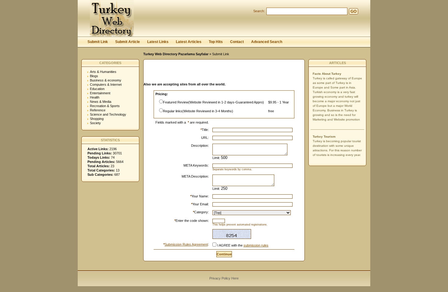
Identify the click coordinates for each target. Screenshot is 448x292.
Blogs (94, 76)
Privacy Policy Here (224, 278)
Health (94, 97)
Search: (259, 11)
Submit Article (127, 42)
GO (353, 11)
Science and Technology (108, 114)
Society (95, 123)
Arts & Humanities (103, 72)
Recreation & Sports (105, 106)
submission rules (256, 245)
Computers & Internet (106, 84)
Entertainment (100, 93)
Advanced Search (266, 42)
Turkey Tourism (324, 136)
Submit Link (97, 42)
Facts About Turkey (327, 73)
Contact (237, 42)
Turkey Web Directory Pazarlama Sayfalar (175, 54)
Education (97, 89)
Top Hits (216, 42)
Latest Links (158, 42)
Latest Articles (188, 42)
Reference (97, 110)
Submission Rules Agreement (186, 244)
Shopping (97, 119)
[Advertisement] (215, 72)
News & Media (100, 101)
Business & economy (105, 80)
